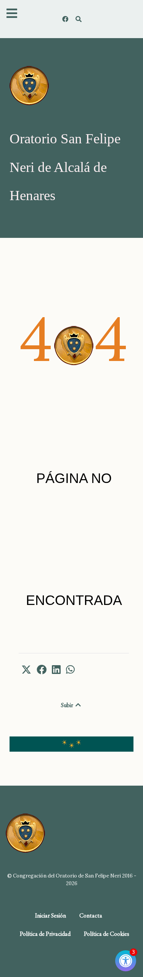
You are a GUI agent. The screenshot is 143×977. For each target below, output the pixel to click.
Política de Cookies (106, 934)
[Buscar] (78, 19)
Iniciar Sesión (50, 915)
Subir (67, 705)
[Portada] (29, 85)
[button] (26, 669)
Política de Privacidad (45, 934)
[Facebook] (66, 19)
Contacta (90, 915)
